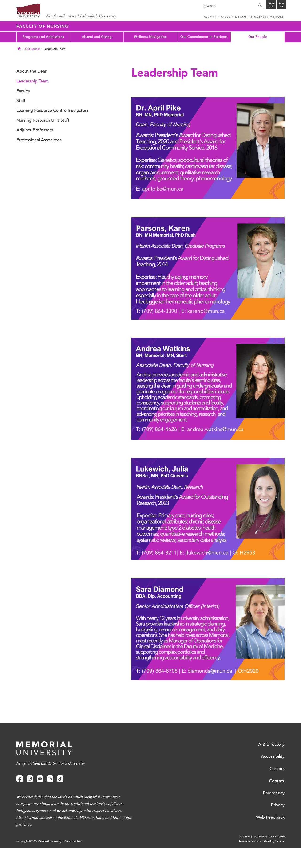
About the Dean (31, 71)
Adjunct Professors (34, 130)
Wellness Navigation (150, 37)
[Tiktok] (60, 778)
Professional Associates (38, 139)
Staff (20, 100)
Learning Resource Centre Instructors (52, 110)
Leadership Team (32, 81)
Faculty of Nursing (42, 26)
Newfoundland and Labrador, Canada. (262, 841)
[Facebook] (19, 778)
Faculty (23, 91)
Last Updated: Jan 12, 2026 (268, 836)
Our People (257, 37)
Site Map (245, 836)
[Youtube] (40, 778)
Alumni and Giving (97, 37)
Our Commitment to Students (203, 37)
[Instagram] (30, 778)
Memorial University (66, 11)
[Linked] (50, 778)
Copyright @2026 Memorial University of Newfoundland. (49, 841)
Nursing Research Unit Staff (42, 120)
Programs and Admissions (43, 37)
